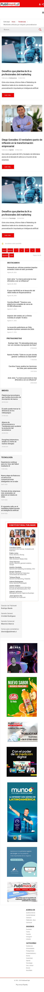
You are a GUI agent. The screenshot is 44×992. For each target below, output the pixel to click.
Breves (28, 968)
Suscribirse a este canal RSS (13, 243)
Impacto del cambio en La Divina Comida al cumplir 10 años (19, 317)
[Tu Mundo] (22, 841)
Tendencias (29, 946)
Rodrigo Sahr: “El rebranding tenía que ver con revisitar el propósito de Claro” (22, 344)
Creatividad (29, 958)
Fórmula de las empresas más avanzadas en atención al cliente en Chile (10, 494)
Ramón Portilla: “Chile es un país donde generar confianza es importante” (22, 356)
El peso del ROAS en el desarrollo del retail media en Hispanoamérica (21, 292)
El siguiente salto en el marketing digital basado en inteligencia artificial (10, 508)
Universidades (30, 948)
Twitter (28, 932)
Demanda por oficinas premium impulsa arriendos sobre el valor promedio (22, 268)
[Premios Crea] (22, 672)
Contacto (28, 917)
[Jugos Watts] (22, 716)
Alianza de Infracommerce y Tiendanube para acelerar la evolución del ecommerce (11, 426)
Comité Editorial (30, 915)
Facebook (29, 929)
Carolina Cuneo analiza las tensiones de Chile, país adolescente (23, 367)
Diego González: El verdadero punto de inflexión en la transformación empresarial (22, 143)
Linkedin (28, 939)
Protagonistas (30, 951)
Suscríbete (29, 970)
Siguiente (5, 255)
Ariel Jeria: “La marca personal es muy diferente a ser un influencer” (21, 280)
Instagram (29, 936)
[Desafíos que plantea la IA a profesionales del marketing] (22, 49)
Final (11, 255)
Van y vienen (29, 965)
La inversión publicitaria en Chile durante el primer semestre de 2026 (20, 328)
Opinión (11, 150)
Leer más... (8, 95)
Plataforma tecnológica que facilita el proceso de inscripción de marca (11, 397)
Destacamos (13, 78)
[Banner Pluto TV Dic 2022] (22, 776)
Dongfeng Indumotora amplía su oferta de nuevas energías (10, 442)
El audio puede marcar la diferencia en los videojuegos (11, 411)
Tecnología (12, 218)
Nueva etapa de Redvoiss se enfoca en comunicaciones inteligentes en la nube (10, 478)
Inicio (4, 250)
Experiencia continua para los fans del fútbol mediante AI (10, 464)
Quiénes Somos (30, 913)
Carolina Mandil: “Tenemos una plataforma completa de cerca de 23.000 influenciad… (19, 304)
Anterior (10, 250)
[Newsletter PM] (22, 901)
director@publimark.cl (9, 632)
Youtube (28, 934)
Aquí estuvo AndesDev (22, 985)
